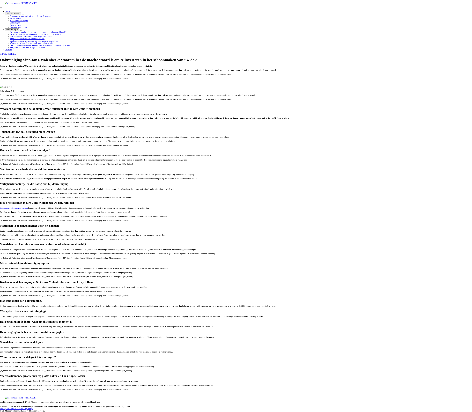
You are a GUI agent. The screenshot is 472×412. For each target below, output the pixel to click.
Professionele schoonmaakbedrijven (14, 208)
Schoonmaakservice (13, 14)
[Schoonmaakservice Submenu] (23, 14)
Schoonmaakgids (12, 30)
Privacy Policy (27, 409)
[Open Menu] (1, 7)
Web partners (16, 409)
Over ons (8, 50)
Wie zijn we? (5, 409)
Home (7, 11)
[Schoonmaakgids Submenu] (21, 30)
